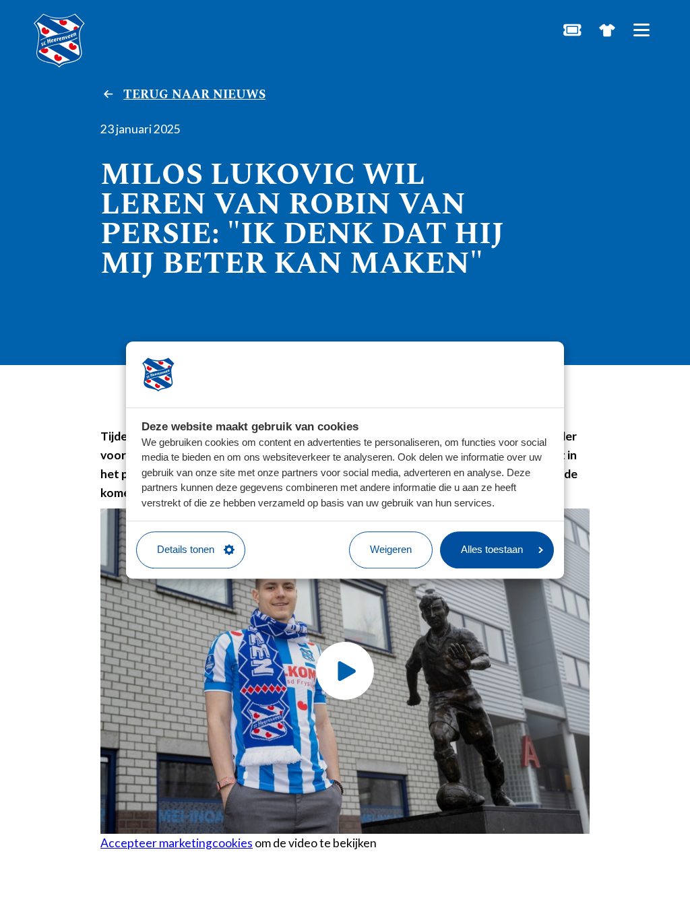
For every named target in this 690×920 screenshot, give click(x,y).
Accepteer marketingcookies (176, 843)
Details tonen (185, 549)
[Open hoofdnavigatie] (641, 29)
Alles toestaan (492, 549)
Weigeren (391, 549)
